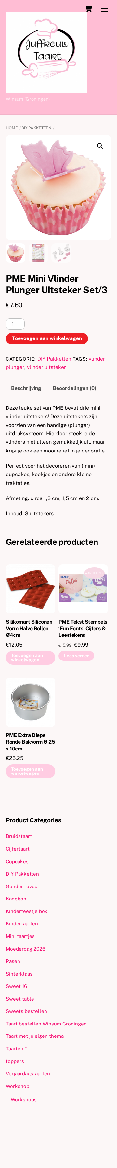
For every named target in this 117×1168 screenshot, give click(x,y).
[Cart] (88, 8)
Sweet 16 (16, 986)
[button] (100, 146)
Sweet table (20, 999)
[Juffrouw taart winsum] (46, 90)
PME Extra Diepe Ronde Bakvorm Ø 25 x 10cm (30, 742)
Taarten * (16, 1048)
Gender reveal (22, 886)
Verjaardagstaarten (28, 1073)
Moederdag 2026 (25, 949)
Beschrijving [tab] (26, 388)
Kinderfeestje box (26, 911)
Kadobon (16, 898)
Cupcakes (17, 861)
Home (12, 128)
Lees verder (76, 655)
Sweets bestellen (26, 1011)
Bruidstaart (19, 836)
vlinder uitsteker (46, 367)
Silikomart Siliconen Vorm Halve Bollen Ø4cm (29, 628)
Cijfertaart (18, 849)
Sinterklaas (19, 974)
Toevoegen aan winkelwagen (47, 338)
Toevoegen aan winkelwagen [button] (27, 657)
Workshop (17, 1086)
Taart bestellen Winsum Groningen (46, 1023)
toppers (15, 1061)
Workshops (24, 1099)
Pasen (13, 961)
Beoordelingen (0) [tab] (74, 388)
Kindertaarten (22, 923)
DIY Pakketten (36, 128)
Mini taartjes (20, 936)
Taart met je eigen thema (35, 1036)
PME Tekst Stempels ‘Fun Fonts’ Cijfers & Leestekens (82, 628)
